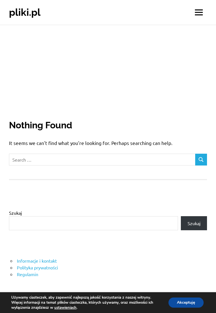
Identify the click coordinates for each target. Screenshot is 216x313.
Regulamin (27, 274)
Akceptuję (186, 302)
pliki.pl (24, 12)
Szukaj (15, 213)
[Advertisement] (108, 67)
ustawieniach (65, 307)
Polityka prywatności (37, 267)
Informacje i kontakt (37, 260)
